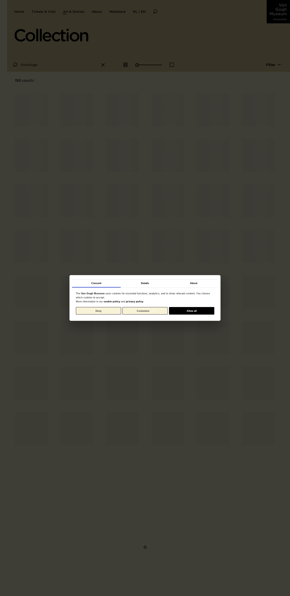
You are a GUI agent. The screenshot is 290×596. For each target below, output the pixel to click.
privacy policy (134, 301)
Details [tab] (145, 283)
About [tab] (193, 283)
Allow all (192, 310)
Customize (143, 310)
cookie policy (112, 301)
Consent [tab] (96, 283)
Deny (98, 310)
